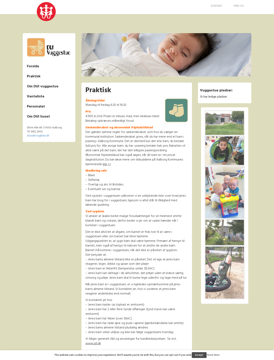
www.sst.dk (93, 343)
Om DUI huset (38, 117)
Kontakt (216, 6)
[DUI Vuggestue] (38, 11)
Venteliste (35, 96)
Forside (33, 66)
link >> (107, 164)
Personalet (36, 106)
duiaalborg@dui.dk (38, 135)
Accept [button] (199, 355)
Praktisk (34, 76)
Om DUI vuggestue (42, 86)
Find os (239, 6)
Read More (213, 355)
